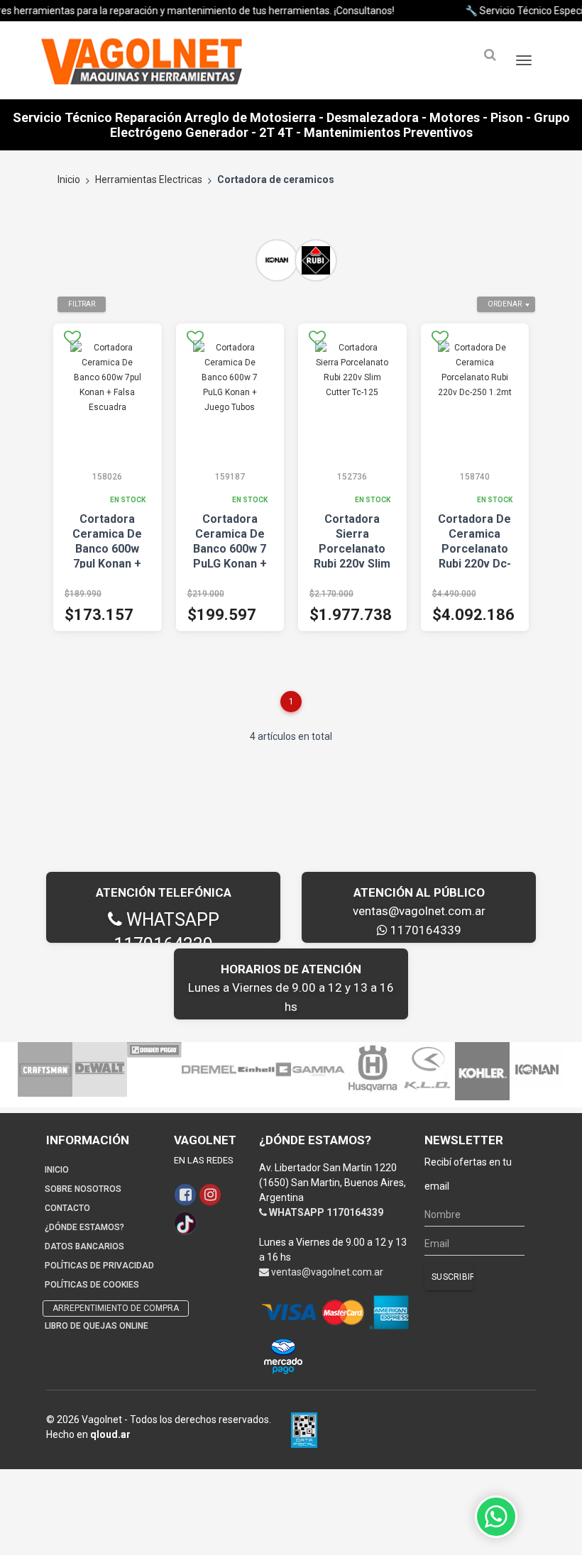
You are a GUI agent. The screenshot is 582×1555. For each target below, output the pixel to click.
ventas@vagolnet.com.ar (419, 911)
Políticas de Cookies (92, 1285)
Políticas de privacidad (99, 1266)
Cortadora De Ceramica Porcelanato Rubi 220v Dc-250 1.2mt (474, 548)
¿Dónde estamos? (84, 1227)
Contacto (67, 1208)
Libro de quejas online (96, 1326)
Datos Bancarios (84, 1246)
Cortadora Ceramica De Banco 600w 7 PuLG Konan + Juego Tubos (230, 548)
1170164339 (424, 930)
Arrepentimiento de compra (116, 1308)
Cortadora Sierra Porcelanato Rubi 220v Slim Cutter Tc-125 (352, 548)
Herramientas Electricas (148, 179)
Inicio (68, 179)
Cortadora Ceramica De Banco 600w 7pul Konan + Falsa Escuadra (107, 548)
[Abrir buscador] (490, 55)
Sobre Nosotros (83, 1189)
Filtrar (81, 304)
